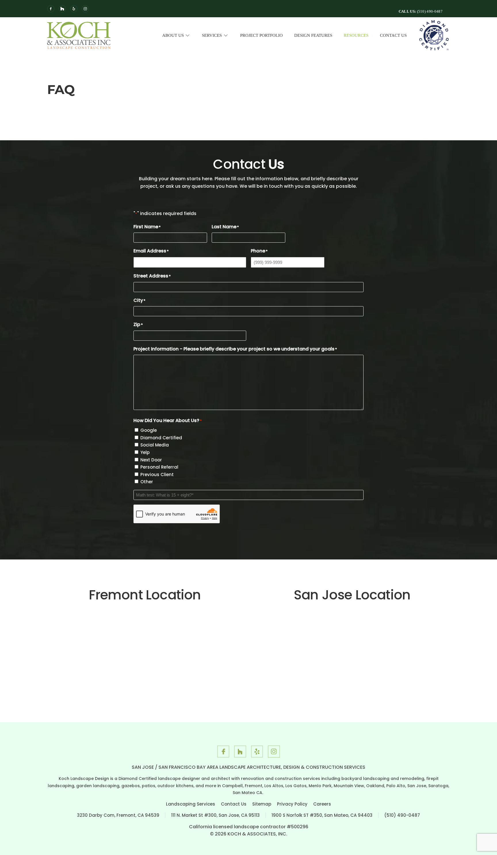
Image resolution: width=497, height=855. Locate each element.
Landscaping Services (190, 804)
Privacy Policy (292, 804)
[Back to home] (78, 35)
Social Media (154, 445)
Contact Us (393, 35)
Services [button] (212, 35)
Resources (356, 35)
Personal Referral (159, 467)
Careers (322, 804)
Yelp (145, 452)
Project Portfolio (261, 35)
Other (146, 482)
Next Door (151, 460)
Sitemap (261, 804)
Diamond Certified (161, 438)
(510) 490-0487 (402, 815)
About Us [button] (173, 35)
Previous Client (157, 474)
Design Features (313, 35)
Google (148, 430)
